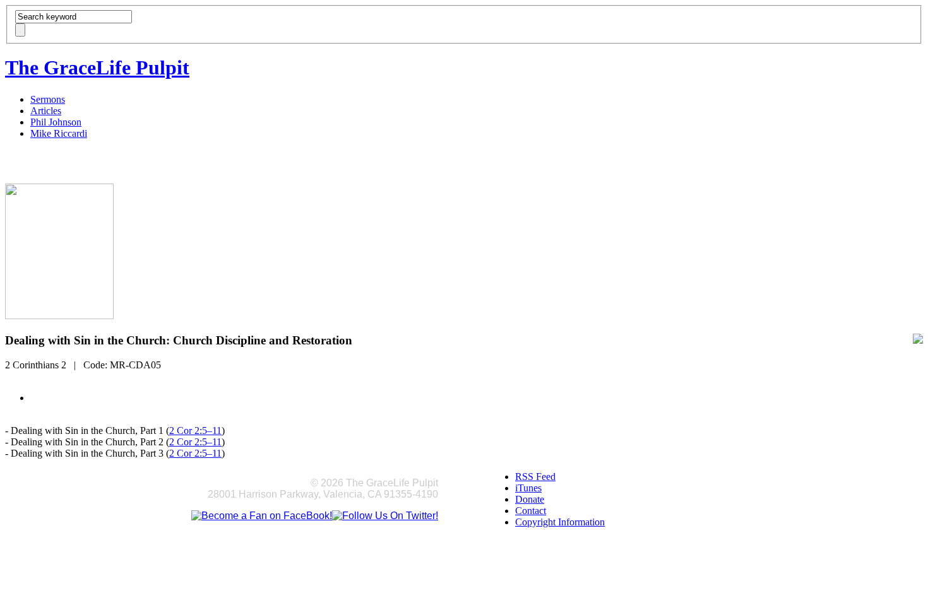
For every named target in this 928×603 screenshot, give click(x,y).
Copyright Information (560, 522)
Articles (45, 110)
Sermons (47, 99)
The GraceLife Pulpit (97, 67)
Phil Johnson (55, 122)
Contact (530, 510)
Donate (529, 499)
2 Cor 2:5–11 (195, 430)
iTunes (528, 488)
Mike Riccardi (58, 133)
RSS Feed (535, 476)
